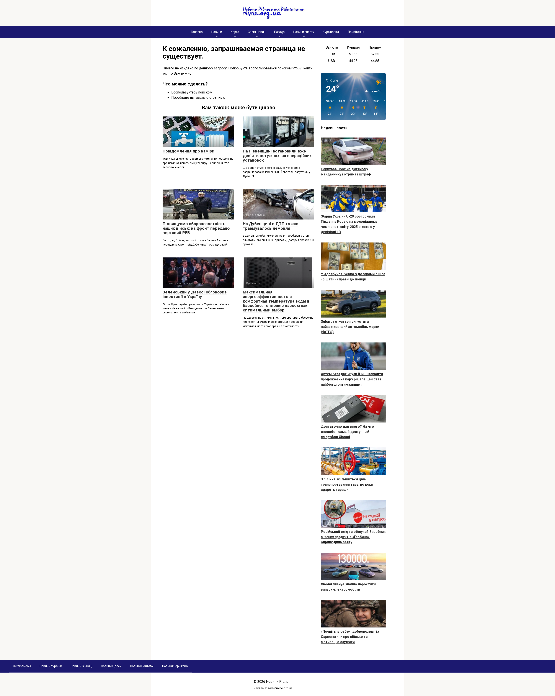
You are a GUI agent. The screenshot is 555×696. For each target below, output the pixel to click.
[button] (328, 108)
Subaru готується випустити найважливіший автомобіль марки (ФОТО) (350, 326)
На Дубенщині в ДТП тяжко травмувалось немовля (270, 226)
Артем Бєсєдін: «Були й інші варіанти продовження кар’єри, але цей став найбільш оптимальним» (352, 379)
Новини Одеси (111, 666)
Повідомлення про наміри (188, 151)
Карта (235, 32)
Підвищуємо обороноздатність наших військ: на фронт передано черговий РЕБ (196, 228)
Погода (279, 32)
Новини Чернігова (175, 666)
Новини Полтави (141, 666)
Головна (197, 32)
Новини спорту (303, 32)
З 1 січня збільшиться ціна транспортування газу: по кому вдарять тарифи (347, 484)
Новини (216, 32)
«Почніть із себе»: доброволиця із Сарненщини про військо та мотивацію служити (350, 636)
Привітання (356, 32)
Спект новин (257, 32)
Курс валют (331, 32)
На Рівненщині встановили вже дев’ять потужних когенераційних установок (277, 156)
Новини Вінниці (81, 666)
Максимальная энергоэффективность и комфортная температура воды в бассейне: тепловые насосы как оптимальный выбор (276, 301)
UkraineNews (22, 666)
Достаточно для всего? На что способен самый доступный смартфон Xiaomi (347, 431)
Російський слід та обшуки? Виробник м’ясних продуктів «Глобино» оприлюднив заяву (353, 537)
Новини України (51, 666)
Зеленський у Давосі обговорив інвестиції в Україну (195, 294)
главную (201, 97)
